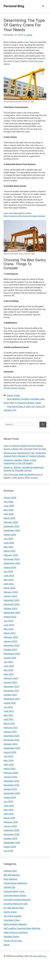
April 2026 (9, 514)
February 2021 (11, 727)
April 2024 (9, 584)
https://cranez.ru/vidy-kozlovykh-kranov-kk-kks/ (24, 216)
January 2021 (10, 731)
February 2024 (11, 592)
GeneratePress (39, 956)
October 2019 (10, 789)
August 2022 (10, 658)
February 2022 (11, 678)
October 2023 (10, 608)
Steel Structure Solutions (16, 932)
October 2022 (10, 649)
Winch (7, 945)
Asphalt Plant (10, 871)
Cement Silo (9, 887)
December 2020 (11, 736)
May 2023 (8, 629)
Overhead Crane (12, 920)
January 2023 (10, 641)
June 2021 (9, 711)
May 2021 (8, 715)
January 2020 (10, 777)
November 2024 (12, 559)
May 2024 (8, 580)
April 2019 (8, 814)
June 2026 (9, 506)
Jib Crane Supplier (12, 916)
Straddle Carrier (11, 936)
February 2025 (11, 555)
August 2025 (10, 534)
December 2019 (11, 781)
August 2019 (10, 797)
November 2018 (11, 834)
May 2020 (8, 760)
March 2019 (9, 818)
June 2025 (9, 543)
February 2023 (11, 637)
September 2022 (12, 653)
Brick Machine (10, 879)
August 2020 (10, 752)
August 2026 (10, 497)
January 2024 (10, 596)
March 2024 (9, 588)
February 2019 (11, 822)
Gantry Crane (13, 395)
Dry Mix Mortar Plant (14, 908)
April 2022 (9, 674)
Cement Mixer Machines (15, 883)
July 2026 (8, 501)
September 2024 (12, 563)
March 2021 (9, 723)
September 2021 (12, 699)
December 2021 (11, 686)
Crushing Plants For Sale (15, 903)
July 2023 (8, 621)
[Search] (42, 425)
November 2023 (12, 604)
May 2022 (8, 670)
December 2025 (11, 526)
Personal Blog (14, 6)
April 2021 (8, 719)
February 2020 (11, 773)
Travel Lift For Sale (13, 940)
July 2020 (8, 756)
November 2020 (12, 740)
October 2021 (10, 695)
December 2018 (11, 830)
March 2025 (9, 551)
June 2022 (9, 666)
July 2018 (8, 851)
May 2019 (8, 810)
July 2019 (8, 801)
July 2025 (8, 538)
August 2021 (10, 703)
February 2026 (11, 522)
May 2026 (8, 510)
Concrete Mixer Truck (14, 891)
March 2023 (9, 633)
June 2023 (9, 625)
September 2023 (12, 612)
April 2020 (9, 764)
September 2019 (12, 793)
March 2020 (9, 768)
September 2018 (12, 842)
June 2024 (9, 575)
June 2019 (9, 805)
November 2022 (11, 645)
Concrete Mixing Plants (15, 895)
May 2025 (8, 547)
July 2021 (8, 707)
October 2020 (10, 744)
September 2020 (12, 748)
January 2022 (10, 682)
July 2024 (8, 571)
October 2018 (10, 838)
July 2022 (8, 662)
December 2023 (11, 600)
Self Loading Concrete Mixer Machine (22, 928)
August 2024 (10, 567)
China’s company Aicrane (14, 388)
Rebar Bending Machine (15, 924)
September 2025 (12, 530)
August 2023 (10, 616)
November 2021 (11, 690)
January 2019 (10, 826)
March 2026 (9, 518)
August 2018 (10, 846)
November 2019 (11, 785)
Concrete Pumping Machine (17, 899)
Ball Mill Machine (12, 875)
